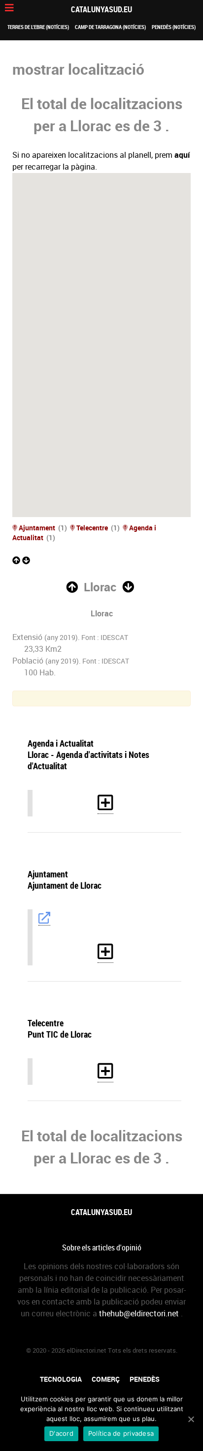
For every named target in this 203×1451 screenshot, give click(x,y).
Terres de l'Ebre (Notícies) (38, 27)
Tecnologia (61, 1379)
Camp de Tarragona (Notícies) (110, 27)
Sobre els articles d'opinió (101, 1247)
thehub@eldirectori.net (139, 1313)
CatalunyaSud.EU (101, 9)
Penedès (145, 1379)
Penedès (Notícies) (174, 27)
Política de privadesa (121, 1433)
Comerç (106, 1379)
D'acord (61, 1433)
